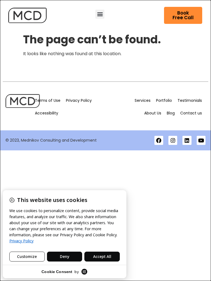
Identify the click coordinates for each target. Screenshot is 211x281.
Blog (171, 113)
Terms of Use (47, 100)
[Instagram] (172, 140)
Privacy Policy (79, 100)
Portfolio (164, 100)
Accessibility (46, 113)
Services (143, 100)
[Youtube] (201, 140)
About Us (152, 113)
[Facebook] (158, 140)
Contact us (191, 113)
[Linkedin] (186, 140)
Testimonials (189, 100)
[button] (99, 14)
